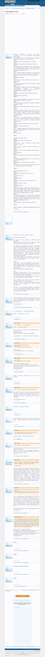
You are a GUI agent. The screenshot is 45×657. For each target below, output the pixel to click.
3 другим (22, 538)
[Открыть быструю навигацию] (38, 8)
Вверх (37, 649)
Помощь (31, 649)
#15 (39, 511)
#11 (39, 424)
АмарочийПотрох (18, 307)
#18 (39, 560)
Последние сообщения (15, 5)
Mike (7, 421)
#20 (39, 584)
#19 (39, 572)
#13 (39, 454)
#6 (39, 352)
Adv (6, 223)
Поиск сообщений (8, 5)
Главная (34, 649)
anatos (20, 211)
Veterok (17, 211)
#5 (39, 337)
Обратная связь (27, 649)
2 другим (22, 211)
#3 (39, 305)
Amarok (15, 354)
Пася (20, 574)
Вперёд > (23, 13)
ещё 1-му (26, 307)
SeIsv (7, 237)
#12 (39, 437)
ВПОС (15, 211)
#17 (39, 548)
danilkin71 (8, 57)
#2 (39, 292)
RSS (39, 649)
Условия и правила (37, 650)
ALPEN (19, 550)
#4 (39, 317)
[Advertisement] (22, 24)
